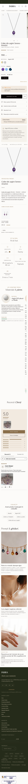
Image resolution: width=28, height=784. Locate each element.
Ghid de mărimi (23, 81)
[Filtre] (2, 458)
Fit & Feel (5, 144)
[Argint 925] (5, 62)
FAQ (2, 698)
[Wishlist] (19, 6)
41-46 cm (4, 78)
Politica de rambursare (6, 761)
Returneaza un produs (6, 704)
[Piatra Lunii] (6, 69)
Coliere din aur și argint (12, 10)
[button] (3, 6)
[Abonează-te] (17, 739)
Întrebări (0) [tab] (20, 454)
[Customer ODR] (8, 782)
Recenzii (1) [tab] (8, 454)
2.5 (7, 252)
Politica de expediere (15, 764)
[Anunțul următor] (26, 2)
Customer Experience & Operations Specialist (11, 731)
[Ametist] (2, 69)
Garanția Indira (4, 708)
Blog (2, 714)
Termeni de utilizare (5, 764)
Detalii (23, 119)
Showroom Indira (5, 725)
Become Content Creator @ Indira (9, 729)
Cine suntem (4, 723)
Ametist (9, 513)
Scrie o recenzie (14, 431)
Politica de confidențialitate (18, 761)
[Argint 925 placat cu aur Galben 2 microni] (2, 62)
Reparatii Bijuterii (5, 710)
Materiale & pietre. (16, 144)
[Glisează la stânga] (10, 40)
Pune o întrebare (14, 435)
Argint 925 (17, 513)
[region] (14, 343)
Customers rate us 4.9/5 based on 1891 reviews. (11, 692)
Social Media (4, 727)
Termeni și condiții (5, 716)
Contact (3, 712)
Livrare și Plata (4, 706)
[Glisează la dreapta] (17, 40)
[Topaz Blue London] (10, 69)
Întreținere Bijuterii (5, 702)
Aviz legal (24, 764)
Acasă (2, 10)
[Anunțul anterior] (1, 2)
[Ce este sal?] (8, 777)
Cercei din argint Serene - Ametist (4, 222)
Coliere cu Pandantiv (8, 516)
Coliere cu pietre (24, 10)
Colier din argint (6, 192)
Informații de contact (5, 767)
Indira (6, 759)
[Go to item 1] (7, 424)
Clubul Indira (4, 700)
